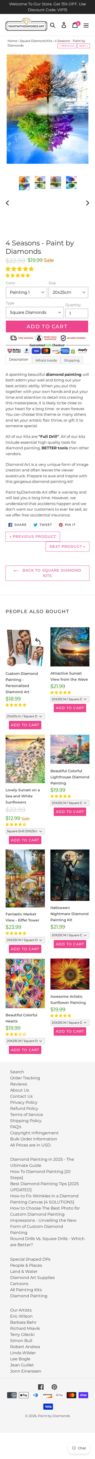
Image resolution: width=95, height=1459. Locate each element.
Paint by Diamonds (54, 1416)
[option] (24, 183)
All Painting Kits (26, 1289)
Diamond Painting (28, 1295)
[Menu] (86, 25)
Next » (83, 45)
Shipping (72, 360)
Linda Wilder (23, 1352)
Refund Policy (24, 1108)
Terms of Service (26, 1114)
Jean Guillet (22, 1365)
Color (10, 283)
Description (18, 359)
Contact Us (21, 1096)
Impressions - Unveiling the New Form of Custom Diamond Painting (43, 1226)
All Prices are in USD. (30, 1145)
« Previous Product (33, 536)
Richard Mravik (25, 1328)
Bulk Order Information (33, 1139)
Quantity (73, 305)
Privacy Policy (23, 1102)
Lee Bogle (20, 1359)
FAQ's (15, 1126)
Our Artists (21, 1310)
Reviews (18, 1084)
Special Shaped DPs (30, 1259)
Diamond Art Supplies (32, 1277)
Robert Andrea (25, 1346)
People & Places (26, 1265)
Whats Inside (46, 360)
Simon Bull (21, 1340)
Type (10, 303)
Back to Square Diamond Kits (51, 573)
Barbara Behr (23, 1322)
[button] (20, 269)
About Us (19, 1090)
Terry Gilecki (22, 1334)
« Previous (67, 45)
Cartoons (19, 1283)
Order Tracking (25, 1078)
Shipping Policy (26, 1120)
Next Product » (67, 546)
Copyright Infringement (34, 1132)
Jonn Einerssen (25, 1371)
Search (17, 1071)
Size (52, 283)
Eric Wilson (21, 1316)
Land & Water (23, 1271)
